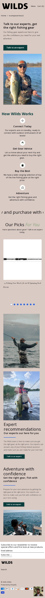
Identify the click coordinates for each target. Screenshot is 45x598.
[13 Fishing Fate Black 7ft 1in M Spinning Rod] (22, 259)
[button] (11, 304)
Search (4, 569)
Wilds (9, 582)
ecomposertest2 (16, 15)
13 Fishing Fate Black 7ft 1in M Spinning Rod (22, 283)
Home (3, 15)
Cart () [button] (40, 6)
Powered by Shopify (8, 585)
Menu (33, 6)
